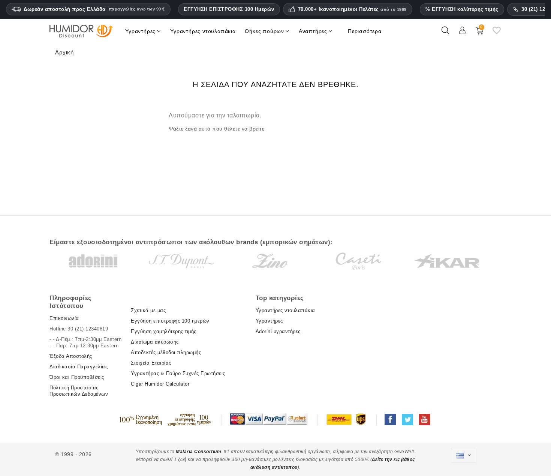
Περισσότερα (365, 31)
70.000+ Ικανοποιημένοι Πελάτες (352, 9)
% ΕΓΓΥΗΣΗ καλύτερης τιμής (462, 9)
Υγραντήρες (269, 321)
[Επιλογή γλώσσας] (464, 455)
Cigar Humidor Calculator (160, 384)
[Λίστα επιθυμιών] (497, 33)
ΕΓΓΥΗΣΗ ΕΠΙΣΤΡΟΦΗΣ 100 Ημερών (229, 9)
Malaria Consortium (198, 451)
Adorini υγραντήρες (278, 331)
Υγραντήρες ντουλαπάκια (285, 310)
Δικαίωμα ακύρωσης (155, 342)
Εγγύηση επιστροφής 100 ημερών (170, 321)
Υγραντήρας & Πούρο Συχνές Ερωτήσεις (178, 373)
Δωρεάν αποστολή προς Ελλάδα (94, 9)
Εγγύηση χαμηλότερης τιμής (163, 331)
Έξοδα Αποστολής (70, 356)
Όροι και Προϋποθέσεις (76, 377)
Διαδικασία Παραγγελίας (78, 366)
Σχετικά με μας (148, 310)
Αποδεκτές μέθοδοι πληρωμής (166, 352)
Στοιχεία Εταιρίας (151, 363)
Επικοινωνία (64, 318)
